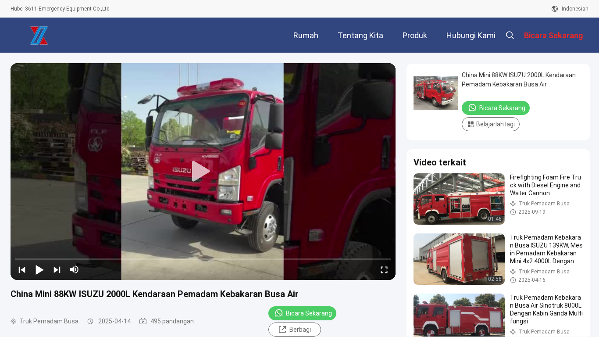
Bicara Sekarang (309, 313)
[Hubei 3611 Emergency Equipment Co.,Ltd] (39, 35)
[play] (203, 172)
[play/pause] (39, 269)
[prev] (22, 269)
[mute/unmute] (74, 269)
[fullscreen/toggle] (384, 269)
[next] (57, 269)
